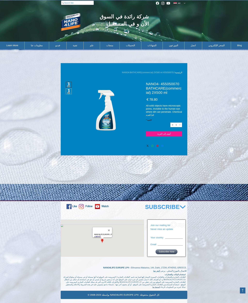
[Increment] (172, 125)
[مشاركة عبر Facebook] (162, 145)
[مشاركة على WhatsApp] (152, 145)
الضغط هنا (156, 287)
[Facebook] (157, 3)
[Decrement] (180, 125)
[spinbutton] (176, 125)
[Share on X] (147, 145)
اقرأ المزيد (150, 115)
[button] (12, 45)
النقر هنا (156, 271)
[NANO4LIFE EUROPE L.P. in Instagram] (81, 206)
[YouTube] (97, 206)
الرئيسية (178, 72)
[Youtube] (168, 3)
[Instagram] (163, 3)
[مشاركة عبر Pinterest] (157, 145)
